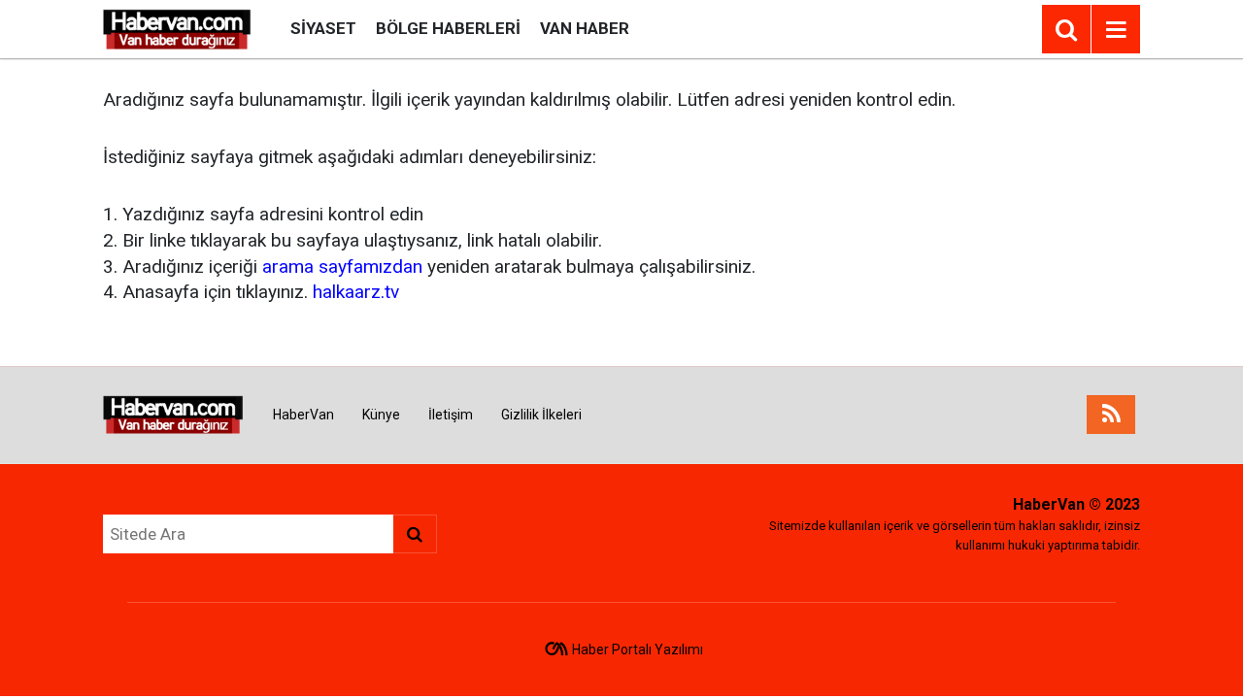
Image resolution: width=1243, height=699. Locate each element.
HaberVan (303, 414)
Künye (381, 414)
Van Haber (584, 28)
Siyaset (323, 28)
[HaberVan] (177, 27)
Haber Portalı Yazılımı (637, 649)
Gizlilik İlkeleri (541, 414)
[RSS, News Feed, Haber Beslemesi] (1111, 414)
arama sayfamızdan (342, 266)
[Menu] (1115, 30)
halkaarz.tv (356, 292)
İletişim (450, 414)
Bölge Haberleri (448, 28)
